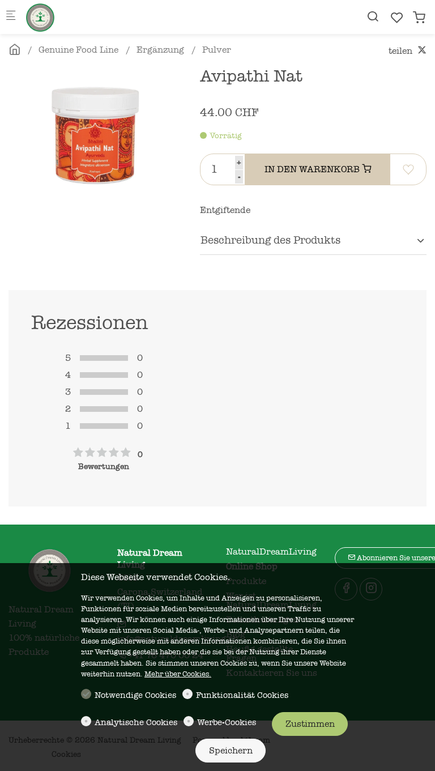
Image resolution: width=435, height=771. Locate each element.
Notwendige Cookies (135, 695)
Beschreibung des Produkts (270, 240)
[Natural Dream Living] (71, 17)
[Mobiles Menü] (11, 17)
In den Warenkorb (313, 169)
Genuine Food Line (78, 50)
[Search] (372, 17)
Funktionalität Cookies (242, 695)
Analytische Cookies (136, 722)
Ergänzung (160, 50)
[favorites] (397, 18)
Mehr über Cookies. (177, 674)
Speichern (231, 751)
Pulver (216, 50)
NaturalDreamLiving (271, 552)
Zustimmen (310, 724)
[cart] (419, 18)
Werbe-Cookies (226, 722)
